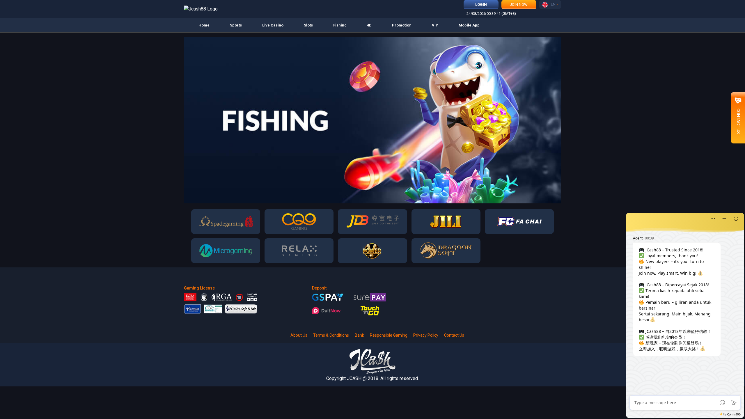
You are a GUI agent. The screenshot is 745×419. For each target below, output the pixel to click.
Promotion (401, 25)
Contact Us (454, 335)
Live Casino (272, 25)
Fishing (340, 25)
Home (204, 25)
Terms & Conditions (331, 335)
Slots (308, 25)
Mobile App (469, 25)
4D (369, 25)
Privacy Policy (425, 335)
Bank (359, 335)
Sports (236, 25)
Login (481, 4)
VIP (435, 25)
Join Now (519, 4)
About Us (298, 335)
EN (553, 4)
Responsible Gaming (388, 335)
